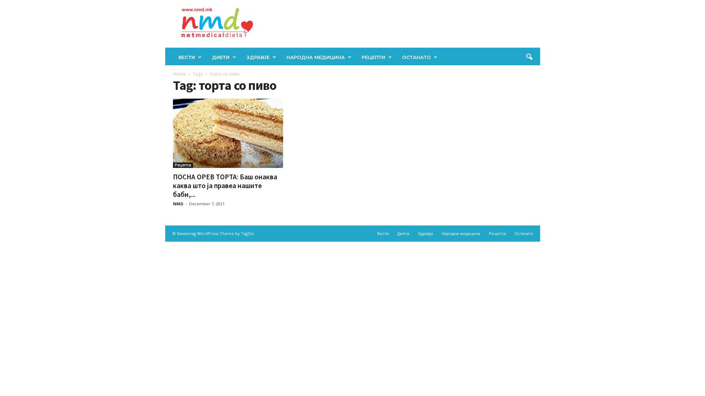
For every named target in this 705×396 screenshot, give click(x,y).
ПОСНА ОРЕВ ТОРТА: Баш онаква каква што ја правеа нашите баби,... (225, 185)
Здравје (258, 57)
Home (179, 74)
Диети (220, 57)
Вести (186, 57)
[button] (529, 57)
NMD (178, 203)
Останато (416, 57)
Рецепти (373, 57)
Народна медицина (315, 57)
